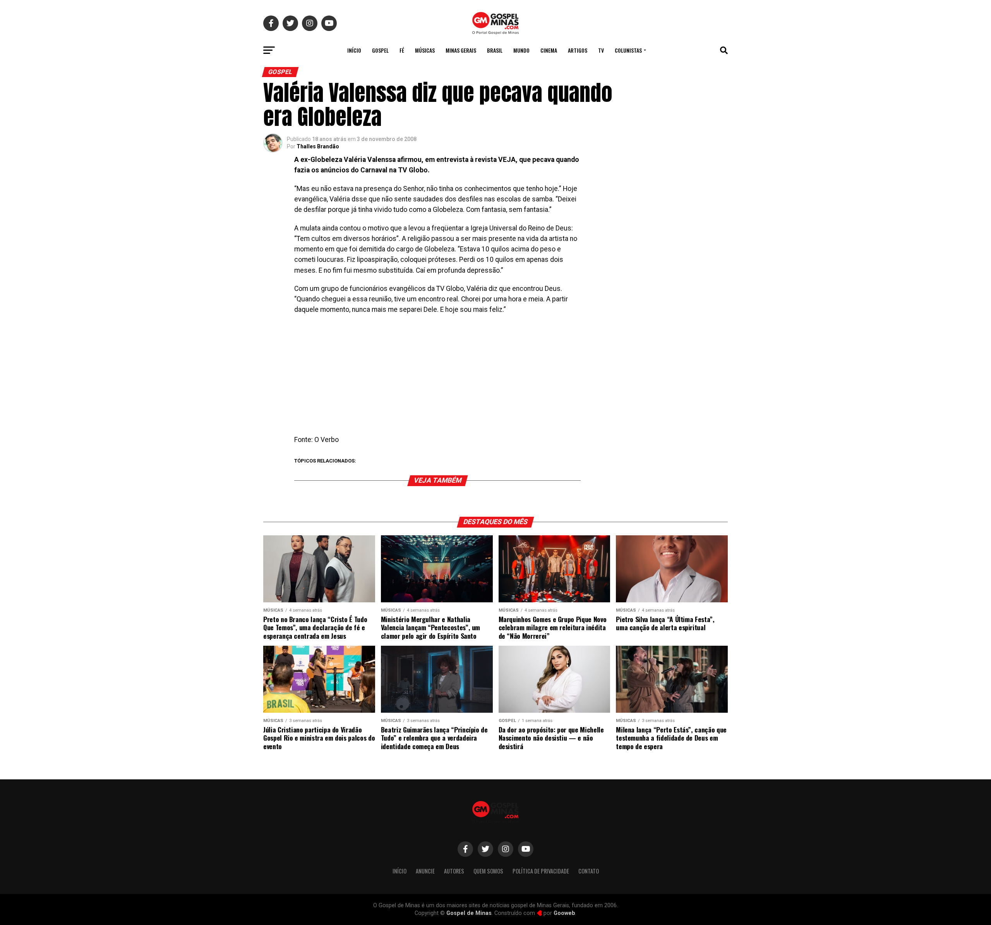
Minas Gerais (461, 50)
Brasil (494, 50)
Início (354, 50)
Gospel (380, 50)
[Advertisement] (437, 377)
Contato (588, 871)
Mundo (521, 50)
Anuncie (425, 871)
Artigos (577, 50)
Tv (601, 50)
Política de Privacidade (541, 871)
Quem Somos (488, 871)
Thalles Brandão (318, 146)
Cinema (548, 50)
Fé (401, 50)
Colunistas (628, 50)
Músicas (425, 50)
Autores (454, 871)
